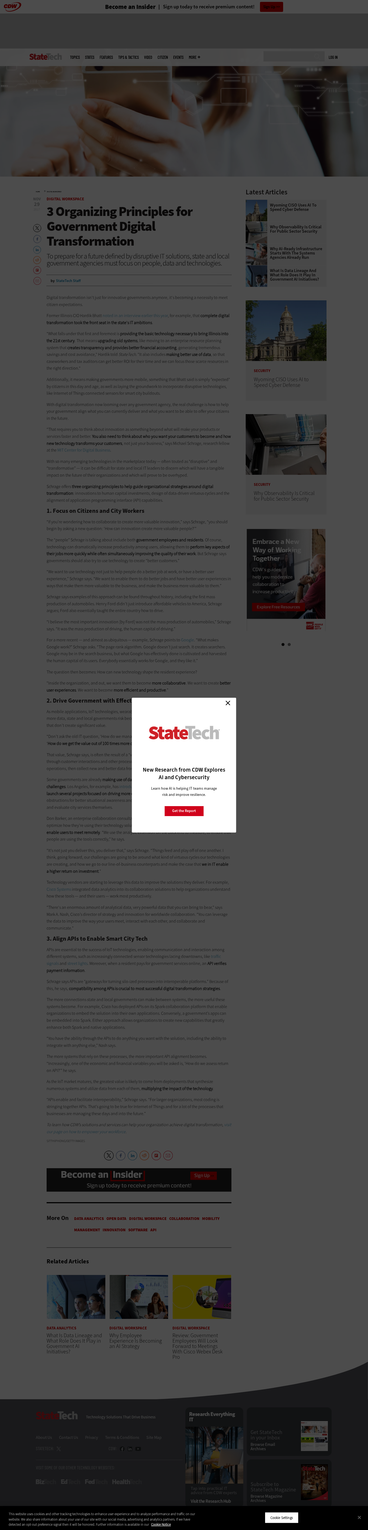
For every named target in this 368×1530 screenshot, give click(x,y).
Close (228, 703)
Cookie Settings (281, 1517)
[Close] (359, 1517)
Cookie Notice (161, 1524)
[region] (184, 1518)
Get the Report (184, 810)
